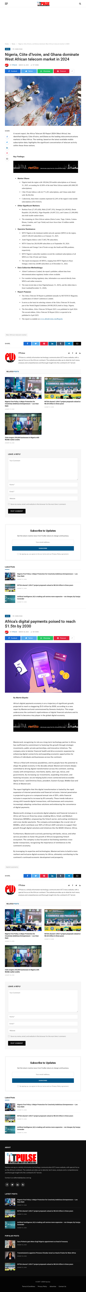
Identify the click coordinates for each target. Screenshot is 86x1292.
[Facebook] (7, 137)
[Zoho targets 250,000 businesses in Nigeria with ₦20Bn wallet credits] (23, 424)
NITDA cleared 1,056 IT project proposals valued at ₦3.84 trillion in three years (62, 403)
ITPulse (14, 65)
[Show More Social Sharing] (72, 71)
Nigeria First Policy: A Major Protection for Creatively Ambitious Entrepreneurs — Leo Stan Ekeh (22, 404)
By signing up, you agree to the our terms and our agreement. (44, 554)
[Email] (7, 159)
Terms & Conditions (28, 1286)
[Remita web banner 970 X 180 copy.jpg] (45, 172)
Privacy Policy (56, 554)
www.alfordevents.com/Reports (51, 319)
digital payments (12, 867)
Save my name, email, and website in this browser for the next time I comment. (38, 504)
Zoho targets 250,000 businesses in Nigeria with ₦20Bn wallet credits (22, 439)
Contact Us (62, 1286)
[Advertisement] (43, 25)
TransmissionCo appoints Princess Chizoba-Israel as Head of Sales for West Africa (46, 1253)
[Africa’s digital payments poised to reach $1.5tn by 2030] (43, 668)
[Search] (80, 3)
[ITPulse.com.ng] (43, 3)
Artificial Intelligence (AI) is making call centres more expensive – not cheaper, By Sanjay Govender (48, 598)
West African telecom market (16, 335)
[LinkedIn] (7, 148)
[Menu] (6, 3)
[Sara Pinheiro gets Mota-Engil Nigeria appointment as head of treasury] (10, 1244)
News (7, 49)
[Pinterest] (7, 153)
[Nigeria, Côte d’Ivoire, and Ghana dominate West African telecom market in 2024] (43, 101)
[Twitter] (7, 142)
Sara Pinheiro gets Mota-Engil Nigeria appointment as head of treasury (42, 1241)
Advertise (53, 1286)
